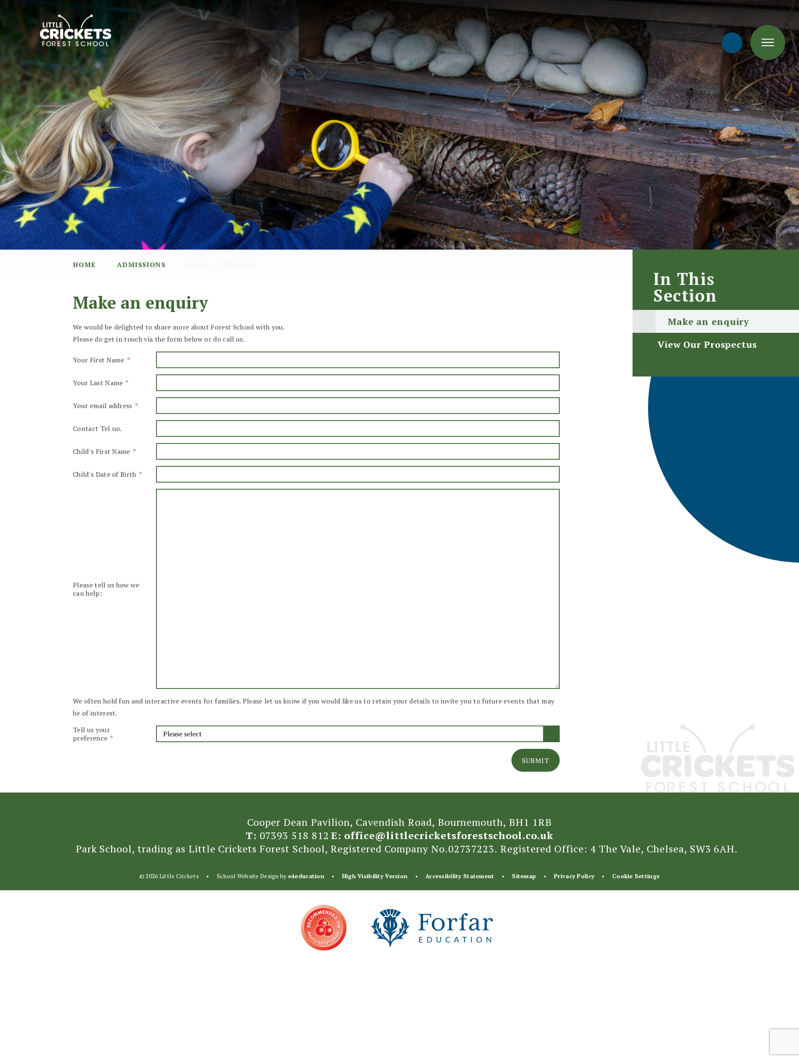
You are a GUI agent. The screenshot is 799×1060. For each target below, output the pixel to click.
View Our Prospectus (707, 344)
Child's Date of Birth (107, 474)
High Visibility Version (374, 876)
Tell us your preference (93, 734)
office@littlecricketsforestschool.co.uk (448, 835)
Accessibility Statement (459, 876)
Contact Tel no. (97, 428)
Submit (535, 760)
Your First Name (101, 360)
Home (84, 264)
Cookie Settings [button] (636, 876)
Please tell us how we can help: (106, 589)
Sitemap (524, 876)
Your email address (105, 405)
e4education (306, 876)
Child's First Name (104, 451)
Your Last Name (100, 383)
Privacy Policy (574, 876)
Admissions (141, 264)
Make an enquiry (221, 264)
